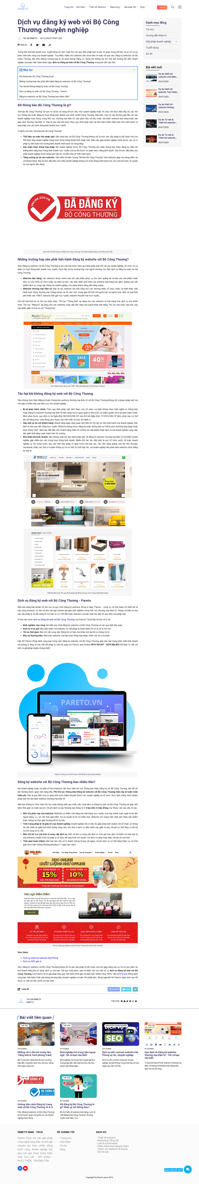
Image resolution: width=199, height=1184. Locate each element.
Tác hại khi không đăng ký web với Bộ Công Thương (43, 86)
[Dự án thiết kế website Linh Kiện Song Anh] (151, 77)
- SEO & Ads (102, 1151)
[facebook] (122, 1001)
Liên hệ (162, 7)
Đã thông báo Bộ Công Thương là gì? (36, 76)
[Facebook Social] (20, 1168)
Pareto (33, 38)
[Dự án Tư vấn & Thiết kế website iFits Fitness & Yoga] (151, 123)
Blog (142, 7)
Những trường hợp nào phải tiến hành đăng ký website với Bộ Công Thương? (55, 81)
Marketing (115, 7)
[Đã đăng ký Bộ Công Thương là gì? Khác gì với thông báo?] (78, 1086)
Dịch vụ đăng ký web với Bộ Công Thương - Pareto (43, 91)
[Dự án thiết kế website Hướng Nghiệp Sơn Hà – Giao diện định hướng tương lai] (151, 108)
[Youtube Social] (25, 1168)
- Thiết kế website (106, 1137)
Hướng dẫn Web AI (156, 35)
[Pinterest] (130, 1001)
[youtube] (136, 1001)
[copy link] (50, 45)
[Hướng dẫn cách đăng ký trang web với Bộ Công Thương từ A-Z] (36, 1086)
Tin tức (150, 29)
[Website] (124, 1001)
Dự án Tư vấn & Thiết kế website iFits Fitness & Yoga (168, 122)
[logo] (23, 9)
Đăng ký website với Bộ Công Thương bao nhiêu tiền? (44, 96)
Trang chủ (69, 7)
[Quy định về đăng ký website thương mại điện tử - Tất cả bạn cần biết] (163, 1034)
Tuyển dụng (152, 47)
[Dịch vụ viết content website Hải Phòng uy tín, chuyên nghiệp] (120, 1034)
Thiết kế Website (97, 7)
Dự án (149, 53)
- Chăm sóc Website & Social (111, 1149)
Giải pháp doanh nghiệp (158, 41)
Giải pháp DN (130, 7)
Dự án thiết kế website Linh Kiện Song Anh (167, 77)
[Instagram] (133, 1001)
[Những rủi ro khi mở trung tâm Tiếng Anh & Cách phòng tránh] (36, 1034)
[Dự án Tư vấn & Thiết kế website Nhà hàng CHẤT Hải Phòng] (151, 138)
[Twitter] (127, 1001)
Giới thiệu (80, 7)
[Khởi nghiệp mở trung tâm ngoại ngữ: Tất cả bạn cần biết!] (78, 1034)
